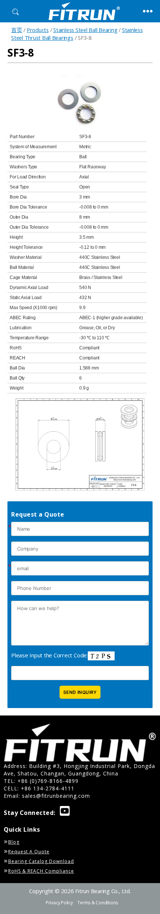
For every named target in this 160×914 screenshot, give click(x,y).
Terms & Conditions (97, 902)
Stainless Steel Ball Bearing (85, 30)
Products (38, 30)
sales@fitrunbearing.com (56, 795)
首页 (16, 30)
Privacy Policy (59, 902)
